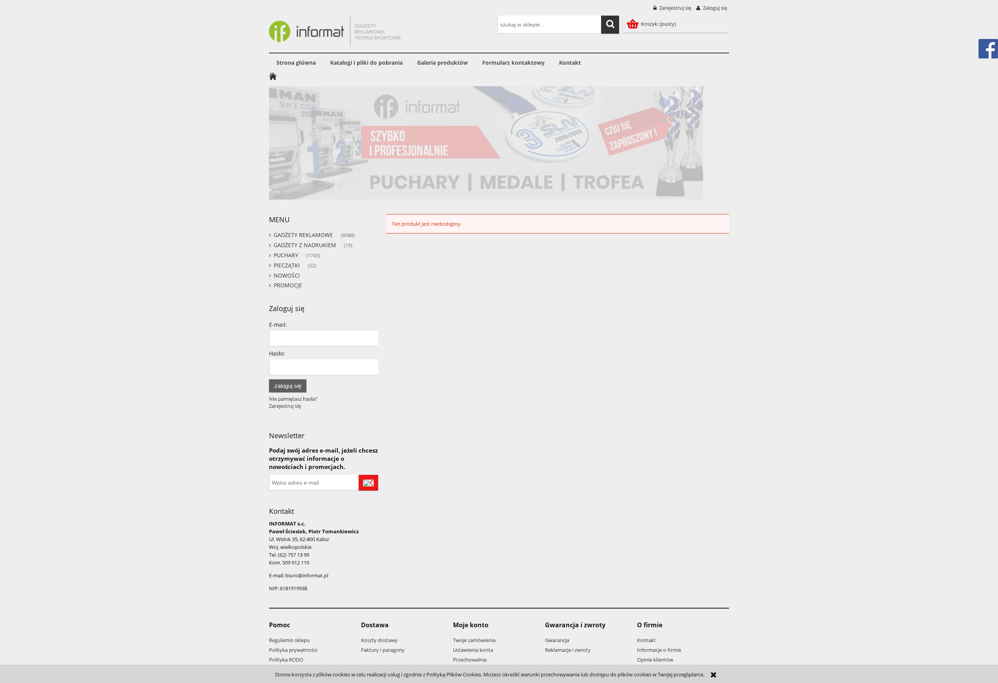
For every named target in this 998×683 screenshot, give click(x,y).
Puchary (286, 255)
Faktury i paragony (383, 649)
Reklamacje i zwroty (568, 649)
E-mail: (278, 324)
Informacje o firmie (659, 649)
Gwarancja (557, 640)
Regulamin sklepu (289, 640)
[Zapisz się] (368, 482)
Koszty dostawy (379, 640)
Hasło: (277, 353)
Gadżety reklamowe (303, 235)
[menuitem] (296, 62)
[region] (499, 143)
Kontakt (646, 640)
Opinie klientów (655, 659)
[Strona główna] (335, 30)
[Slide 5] (499, 143)
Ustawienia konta (473, 649)
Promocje (288, 285)
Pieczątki (287, 265)
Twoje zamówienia (474, 640)
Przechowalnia (470, 659)
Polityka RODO (286, 659)
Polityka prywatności (293, 649)
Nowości (287, 275)
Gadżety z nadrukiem (305, 245)
